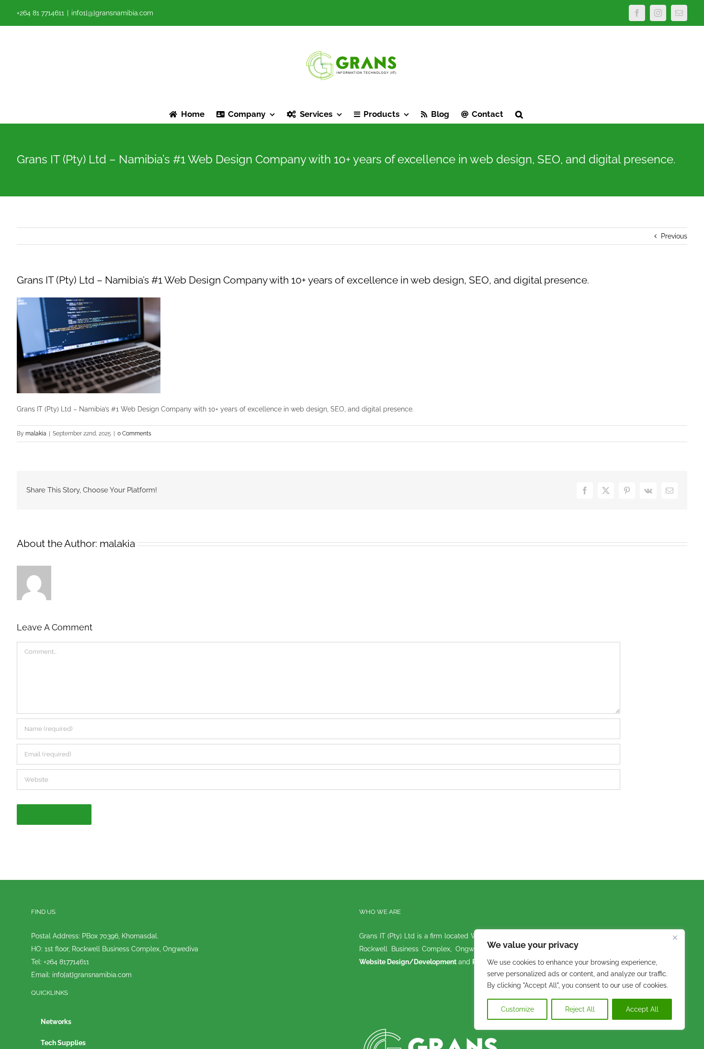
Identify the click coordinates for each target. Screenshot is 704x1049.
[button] (519, 113)
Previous (674, 236)
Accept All (642, 1009)
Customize (517, 1009)
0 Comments (134, 433)
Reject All (580, 1009)
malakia (35, 433)
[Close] (675, 937)
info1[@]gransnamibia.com (112, 13)
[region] (579, 979)
